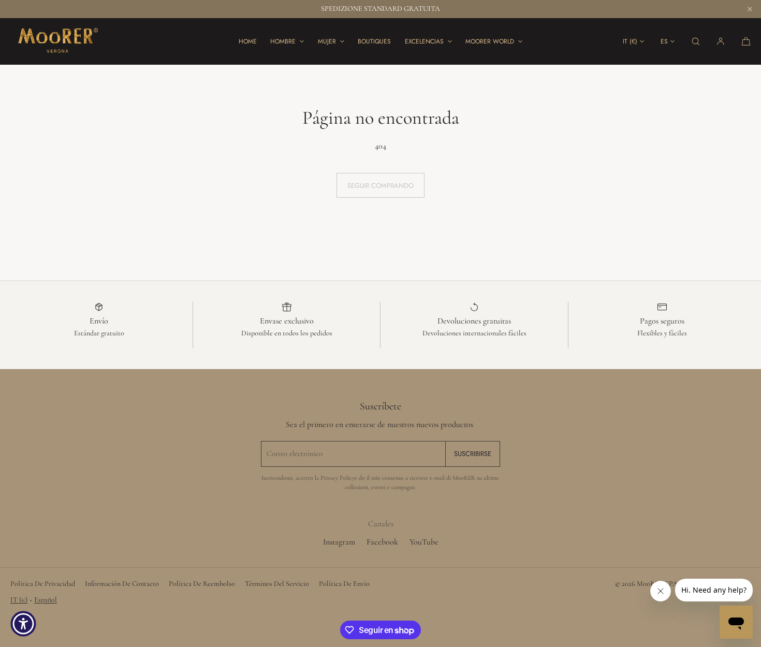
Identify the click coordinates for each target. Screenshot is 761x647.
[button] (695, 41)
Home (248, 41)
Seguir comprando (380, 185)
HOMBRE (283, 41)
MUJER (327, 41)
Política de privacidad (42, 583)
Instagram (339, 542)
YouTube (423, 542)
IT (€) (630, 41)
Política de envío (344, 583)
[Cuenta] (720, 41)
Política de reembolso (202, 583)
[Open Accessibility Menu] (23, 624)
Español (45, 599)
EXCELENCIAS (424, 41)
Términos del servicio (277, 583)
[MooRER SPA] (57, 41)
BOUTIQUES (374, 41)
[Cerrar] (749, 9)
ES (664, 41)
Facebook (382, 542)
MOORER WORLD (489, 41)
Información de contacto (122, 583)
